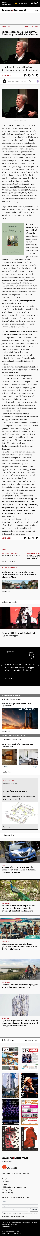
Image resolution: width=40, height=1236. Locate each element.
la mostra (5, 1018)
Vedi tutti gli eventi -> (8, 561)
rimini (4, 631)
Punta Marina (6, 903)
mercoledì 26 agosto (9, 553)
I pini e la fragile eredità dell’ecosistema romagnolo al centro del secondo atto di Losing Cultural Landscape (20, 1023)
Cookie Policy (16, 1233)
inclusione (5, 942)
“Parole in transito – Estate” (11, 555)
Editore (4, 1184)
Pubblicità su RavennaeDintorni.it (14, 1187)
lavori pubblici (7, 982)
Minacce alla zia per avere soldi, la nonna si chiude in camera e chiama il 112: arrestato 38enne (19, 870)
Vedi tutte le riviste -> (31, 1040)
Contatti (4, 1179)
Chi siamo (5, 1182)
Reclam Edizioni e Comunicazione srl (15, 1173)
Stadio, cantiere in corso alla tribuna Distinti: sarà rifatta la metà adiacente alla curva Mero (19, 574)
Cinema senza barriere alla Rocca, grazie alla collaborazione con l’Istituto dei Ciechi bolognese (19, 946)
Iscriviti (34, 1210)
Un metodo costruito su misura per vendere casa (17, 745)
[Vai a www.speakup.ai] (38, 81)
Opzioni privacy (7, 1193)
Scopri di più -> (6, 591)
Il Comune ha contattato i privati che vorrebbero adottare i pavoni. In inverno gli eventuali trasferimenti (18, 908)
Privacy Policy (7, 1190)
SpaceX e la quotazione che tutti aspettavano (16, 704)
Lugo (3, 865)
